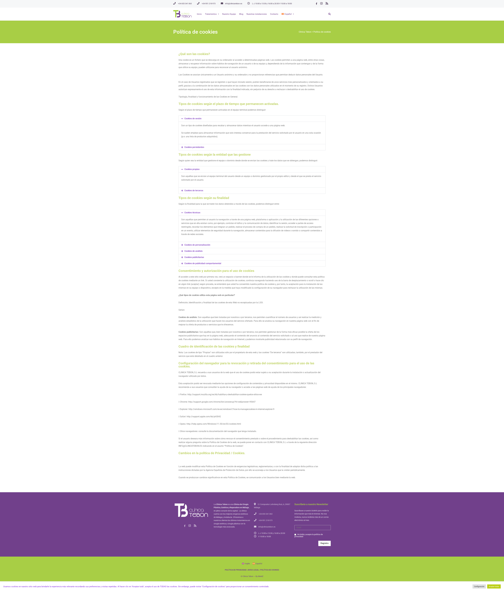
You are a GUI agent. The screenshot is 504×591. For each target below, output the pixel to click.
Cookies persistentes (194, 147)
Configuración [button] (479, 586)
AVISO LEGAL (253, 570)
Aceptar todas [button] (494, 586)
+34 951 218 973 (209, 3)
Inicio (199, 14)
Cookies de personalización (197, 245)
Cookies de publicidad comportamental (202, 263)
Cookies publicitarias (194, 257)
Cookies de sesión (192, 118)
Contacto (274, 14)
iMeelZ (260, 576)
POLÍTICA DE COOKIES (269, 570)
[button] (252, 119)
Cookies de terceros (193, 190)
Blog (241, 14)
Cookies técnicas (192, 212)
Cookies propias (192, 169)
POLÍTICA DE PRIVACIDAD (235, 570)
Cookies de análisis (193, 251)
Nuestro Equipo (229, 14)
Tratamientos (211, 14)
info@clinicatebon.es (233, 3)
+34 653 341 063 (185, 3)
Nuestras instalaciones (256, 14)
